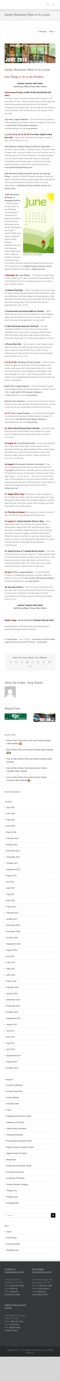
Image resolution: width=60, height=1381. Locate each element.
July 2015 (10, 1030)
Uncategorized (12, 1203)
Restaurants (11, 1159)
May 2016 (10, 968)
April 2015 (10, 1049)
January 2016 (11, 993)
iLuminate (9, 470)
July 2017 (10, 882)
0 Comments (42, 642)
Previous (42, 31)
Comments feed (13, 1244)
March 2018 (11, 832)
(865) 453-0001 (17, 1285)
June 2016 (10, 962)
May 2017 (10, 894)
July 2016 (10, 956)
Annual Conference (14, 1085)
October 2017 (12, 863)
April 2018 (10, 826)
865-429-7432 (17, 1321)
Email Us (14, 1288)
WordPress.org (12, 1250)
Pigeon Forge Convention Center (38, 266)
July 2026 (10, 807)
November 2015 (13, 1006)
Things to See (12, 1196)
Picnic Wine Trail (14, 344)
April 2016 (10, 975)
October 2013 (12, 1068)
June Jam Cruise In (15, 587)
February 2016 (12, 987)
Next (51, 31)
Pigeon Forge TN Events (16, 1153)
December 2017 (13, 850)
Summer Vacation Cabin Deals (30, 83)
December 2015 (13, 999)
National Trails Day (15, 290)
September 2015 (13, 1018)
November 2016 (13, 931)
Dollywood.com (38, 269)
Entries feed (11, 1237)
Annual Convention (14, 1091)
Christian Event (12, 1103)
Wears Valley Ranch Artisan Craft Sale (24, 428)
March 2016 (11, 981)
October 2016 (12, 937)
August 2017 (11, 875)
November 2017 (13, 857)
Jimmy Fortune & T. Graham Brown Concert (26, 551)
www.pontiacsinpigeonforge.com (18, 167)
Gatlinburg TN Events (40, 639)
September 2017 (13, 869)
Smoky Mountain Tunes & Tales (30, 521)
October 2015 (12, 1012)
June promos (32, 128)
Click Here (14, 1324)
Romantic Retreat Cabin (44, 620)
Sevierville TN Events (26, 642)
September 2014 (13, 1055)
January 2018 (11, 844)
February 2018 (12, 838)
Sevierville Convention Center (18, 1165)
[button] (7, 717)
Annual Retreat (12, 1097)
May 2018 (10, 819)
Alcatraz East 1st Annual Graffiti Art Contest (25, 311)
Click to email (43, 1288)
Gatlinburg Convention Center (18, 1116)
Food (8, 1110)
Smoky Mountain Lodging (17, 1184)
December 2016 (13, 925)
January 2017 (11, 919)
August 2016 (11, 950)
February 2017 (12, 912)
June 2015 (10, 1037)
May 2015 (10, 1043)
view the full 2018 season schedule (21, 125)
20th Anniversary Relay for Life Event (22, 326)
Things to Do (11, 1190)
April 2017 (10, 900)
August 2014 (11, 1061)
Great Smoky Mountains (16, 1128)
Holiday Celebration (14, 1134)
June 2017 (10, 888)
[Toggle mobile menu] (53, 4)
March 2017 (11, 906)
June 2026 (10, 813)
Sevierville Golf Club (15, 1172)
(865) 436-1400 (45, 1285)
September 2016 (13, 944)
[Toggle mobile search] (47, 4)
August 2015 (11, 1024)
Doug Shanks (12, 639)
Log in (9, 1231)
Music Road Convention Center (19, 1141)
